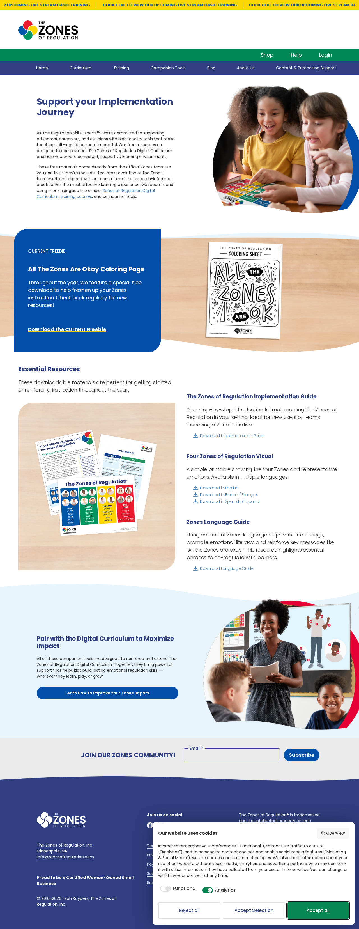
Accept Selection (253, 910)
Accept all (318, 910)
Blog (211, 68)
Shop (267, 54)
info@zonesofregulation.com (65, 857)
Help (296, 54)
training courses (76, 196)
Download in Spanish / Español (230, 501)
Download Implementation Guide (232, 436)
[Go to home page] (61, 820)
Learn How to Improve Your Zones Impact (107, 693)
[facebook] (150, 825)
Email (196, 748)
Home (42, 68)
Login (325, 54)
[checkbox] (177, 888)
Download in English (219, 488)
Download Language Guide (227, 568)
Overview (335, 833)
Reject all (189, 910)
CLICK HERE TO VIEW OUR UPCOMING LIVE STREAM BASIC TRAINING (160, 5)
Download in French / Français (229, 494)
